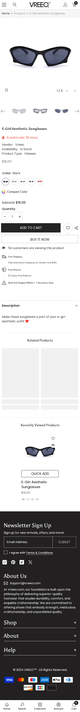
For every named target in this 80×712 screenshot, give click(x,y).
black (23, 499)
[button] (67, 91)
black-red (37, 499)
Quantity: (9, 209)
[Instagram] (4, 562)
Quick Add (40, 473)
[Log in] (65, 5)
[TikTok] (21, 562)
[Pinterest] (13, 562)
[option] (40, 56)
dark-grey (28, 499)
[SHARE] (75, 228)
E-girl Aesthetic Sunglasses (34, 484)
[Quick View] (53, 445)
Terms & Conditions (39, 553)
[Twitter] (30, 562)
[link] (20, 401)
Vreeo (19, 145)
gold (32, 499)
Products (19, 13)
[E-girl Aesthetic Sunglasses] (40, 451)
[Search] (14, 4)
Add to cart (32, 227)
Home (6, 13)
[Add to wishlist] (68, 227)
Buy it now (40, 239)
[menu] (4, 4)
